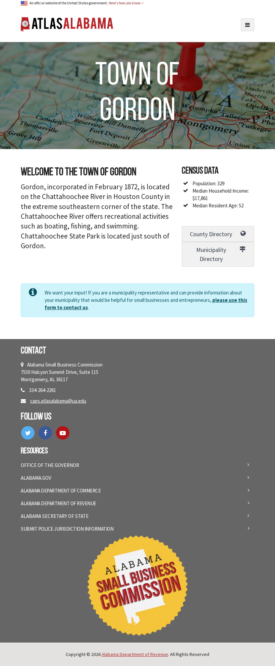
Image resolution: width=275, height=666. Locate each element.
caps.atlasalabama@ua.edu (58, 401)
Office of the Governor (50, 465)
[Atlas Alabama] (67, 23)
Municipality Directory (211, 254)
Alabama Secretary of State (55, 516)
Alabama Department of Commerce (61, 490)
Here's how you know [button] (125, 3)
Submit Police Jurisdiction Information (67, 529)
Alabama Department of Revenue (58, 503)
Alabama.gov (36, 478)
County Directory (211, 234)
